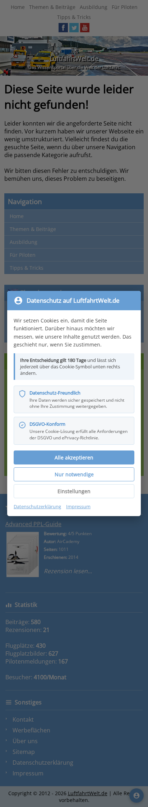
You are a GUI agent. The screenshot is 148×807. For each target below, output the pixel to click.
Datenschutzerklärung (37, 506)
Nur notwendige (74, 474)
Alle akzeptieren (74, 457)
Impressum (78, 506)
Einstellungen (74, 491)
